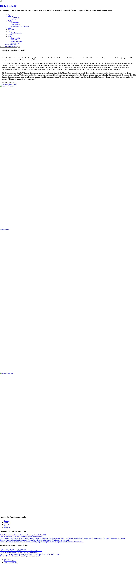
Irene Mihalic (8, 5)
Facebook (5, 84)
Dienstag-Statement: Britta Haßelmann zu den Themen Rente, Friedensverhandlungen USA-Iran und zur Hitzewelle (34, 540)
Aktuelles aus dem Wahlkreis (20, 26)
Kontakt (10, 34)
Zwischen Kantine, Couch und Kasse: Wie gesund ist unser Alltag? (20, 556)
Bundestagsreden (16, 33)
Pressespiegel (15, 43)
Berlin (9, 28)
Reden (9, 31)
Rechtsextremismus (11, 46)
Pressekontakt (15, 38)
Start (9, 14)
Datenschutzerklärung (10, 561)
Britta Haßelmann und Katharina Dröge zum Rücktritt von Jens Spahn (21, 536)
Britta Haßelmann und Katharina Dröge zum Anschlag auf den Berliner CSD (23, 535)
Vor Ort (10, 21)
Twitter (10, 84)
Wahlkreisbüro (15, 24)
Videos (13, 19)
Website (6, 521)
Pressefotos (14, 40)
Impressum (7, 559)
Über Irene (11, 29)
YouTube (6, 524)
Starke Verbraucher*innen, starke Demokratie (13, 549)
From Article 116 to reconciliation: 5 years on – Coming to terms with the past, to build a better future (30, 554)
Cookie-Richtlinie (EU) (11, 562)
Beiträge (10, 16)
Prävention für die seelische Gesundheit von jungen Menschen (18, 552)
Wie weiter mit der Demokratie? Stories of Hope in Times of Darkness (21, 551)
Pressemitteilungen (17, 41)
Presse (9, 36)
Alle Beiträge (15, 17)
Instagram (7, 527)
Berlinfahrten (15, 22)
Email (14, 84)
